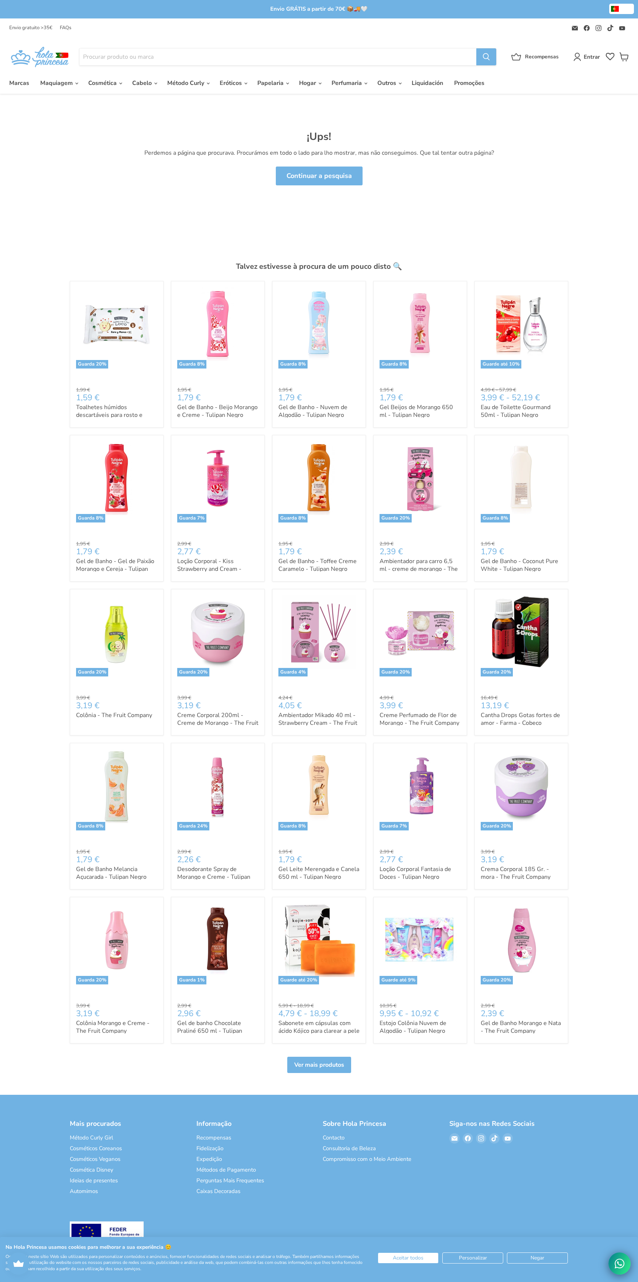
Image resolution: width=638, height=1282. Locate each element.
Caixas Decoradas (218, 1191)
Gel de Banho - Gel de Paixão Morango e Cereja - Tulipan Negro (115, 569)
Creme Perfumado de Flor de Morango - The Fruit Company (419, 719)
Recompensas (213, 1137)
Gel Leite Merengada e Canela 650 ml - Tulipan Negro (318, 873)
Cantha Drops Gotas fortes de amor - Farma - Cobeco (520, 719)
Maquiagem (57, 83)
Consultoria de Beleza (349, 1148)
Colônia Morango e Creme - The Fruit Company (113, 1027)
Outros (387, 83)
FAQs (65, 28)
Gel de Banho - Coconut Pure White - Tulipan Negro (519, 565)
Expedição (209, 1159)
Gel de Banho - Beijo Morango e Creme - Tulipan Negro (217, 411)
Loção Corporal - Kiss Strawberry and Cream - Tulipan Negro (209, 569)
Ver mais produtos (319, 1065)
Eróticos (231, 83)
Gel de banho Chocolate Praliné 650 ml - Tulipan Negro (209, 1031)
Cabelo (142, 83)
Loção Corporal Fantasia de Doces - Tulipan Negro (415, 873)
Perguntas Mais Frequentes (230, 1180)
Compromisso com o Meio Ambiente (367, 1159)
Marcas (19, 83)
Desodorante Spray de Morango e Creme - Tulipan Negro (213, 877)
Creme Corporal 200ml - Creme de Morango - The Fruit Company (217, 723)
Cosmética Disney (91, 1169)
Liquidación (427, 83)
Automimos (84, 1191)
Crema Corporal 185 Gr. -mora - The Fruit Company (515, 873)
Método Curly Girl (91, 1137)
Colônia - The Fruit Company (114, 715)
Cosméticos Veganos (95, 1159)
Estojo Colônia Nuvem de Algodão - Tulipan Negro (413, 1027)
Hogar (308, 83)
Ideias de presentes (94, 1180)
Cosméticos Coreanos (96, 1148)
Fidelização (209, 1148)
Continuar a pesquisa (319, 175)
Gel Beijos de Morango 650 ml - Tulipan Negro (416, 411)
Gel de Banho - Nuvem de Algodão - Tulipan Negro (312, 411)
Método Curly (186, 83)
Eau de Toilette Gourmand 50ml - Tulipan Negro (515, 411)
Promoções (469, 83)
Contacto (333, 1137)
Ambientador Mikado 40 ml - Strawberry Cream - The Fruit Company (317, 723)
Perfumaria (347, 83)
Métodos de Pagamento (226, 1169)
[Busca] (486, 56)
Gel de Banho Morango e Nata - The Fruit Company (521, 1027)
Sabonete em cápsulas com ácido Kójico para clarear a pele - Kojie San (319, 1031)
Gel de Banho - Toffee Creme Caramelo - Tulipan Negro (317, 565)
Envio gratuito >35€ (30, 28)
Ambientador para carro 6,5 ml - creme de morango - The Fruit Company (419, 569)
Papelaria (271, 83)
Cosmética (103, 83)
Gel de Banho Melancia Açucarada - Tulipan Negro (111, 873)
